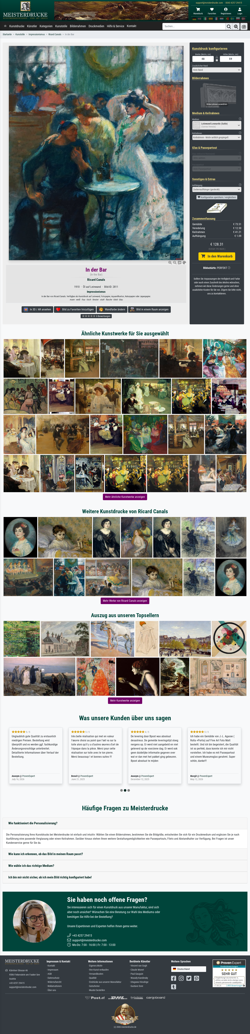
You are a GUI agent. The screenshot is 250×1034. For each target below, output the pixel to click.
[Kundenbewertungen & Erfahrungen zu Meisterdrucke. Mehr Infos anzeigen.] (229, 973)
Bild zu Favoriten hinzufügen (77, 309)
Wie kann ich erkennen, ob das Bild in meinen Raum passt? (45, 854)
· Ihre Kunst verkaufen (98, 969)
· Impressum (52, 969)
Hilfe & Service (115, 26)
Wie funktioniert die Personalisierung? (32, 823)
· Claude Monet (137, 969)
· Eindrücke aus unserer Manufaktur (104, 982)
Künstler (32, 26)
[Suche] (228, 26)
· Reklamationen (54, 986)
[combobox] (216, 69)
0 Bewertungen (103, 316)
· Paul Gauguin (136, 973)
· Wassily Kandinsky (139, 978)
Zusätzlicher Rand (200, 65)
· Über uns (51, 990)
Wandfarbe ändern (114, 309)
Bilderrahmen (78, 26)
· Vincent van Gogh (138, 965)
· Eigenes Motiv (95, 965)
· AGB (49, 973)
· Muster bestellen (96, 990)
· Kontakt (51, 965)
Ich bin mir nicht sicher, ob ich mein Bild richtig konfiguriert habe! (50, 877)
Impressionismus (37, 34)
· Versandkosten (95, 973)
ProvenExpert (23, 776)
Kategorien (46, 26)
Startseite (7, 34)
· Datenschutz (53, 978)
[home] (5, 26)
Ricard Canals (54, 34)
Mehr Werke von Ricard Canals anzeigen (125, 600)
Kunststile (61, 26)
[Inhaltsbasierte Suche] (236, 26)
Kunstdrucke (16, 26)
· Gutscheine (94, 986)
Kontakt (131, 26)
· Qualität (92, 978)
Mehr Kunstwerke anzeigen (125, 700)
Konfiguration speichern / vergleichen (218, 197)
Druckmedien (96, 26)
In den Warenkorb (218, 256)
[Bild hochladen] (243, 26)
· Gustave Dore (136, 986)
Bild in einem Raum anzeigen (151, 309)
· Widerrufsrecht (54, 982)
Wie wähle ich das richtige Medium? (31, 866)
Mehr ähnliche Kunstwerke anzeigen (125, 496)
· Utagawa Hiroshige (139, 982)
